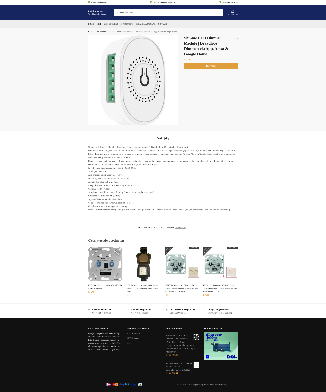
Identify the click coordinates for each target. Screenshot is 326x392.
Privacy (199, 385)
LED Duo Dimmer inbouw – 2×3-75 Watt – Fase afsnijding (105, 286)
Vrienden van (215, 385)
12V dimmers (133, 338)
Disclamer (191, 385)
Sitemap (224, 385)
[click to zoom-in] (133, 80)
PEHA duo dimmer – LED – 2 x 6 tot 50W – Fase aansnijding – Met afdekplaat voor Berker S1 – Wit (220, 288)
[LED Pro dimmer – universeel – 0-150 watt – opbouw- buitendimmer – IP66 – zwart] (143, 264)
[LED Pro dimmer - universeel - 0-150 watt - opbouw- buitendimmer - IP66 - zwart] (236, 38)
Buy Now (211, 65)
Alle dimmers (101, 31)
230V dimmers (133, 333)
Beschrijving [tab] (163, 138)
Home (90, 31)
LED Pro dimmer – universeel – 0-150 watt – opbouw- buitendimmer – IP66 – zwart (142, 288)
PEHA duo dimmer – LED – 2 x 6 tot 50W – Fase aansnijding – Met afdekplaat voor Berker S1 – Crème (181, 288)
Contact (206, 385)
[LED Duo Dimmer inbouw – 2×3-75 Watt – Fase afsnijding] (105, 264)
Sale (129, 343)
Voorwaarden (181, 385)
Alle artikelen (233, 15)
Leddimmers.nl (95, 11)
